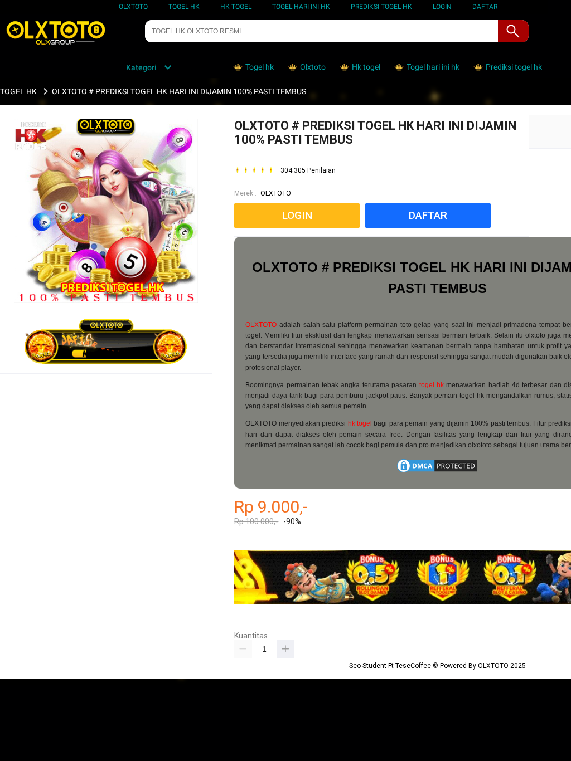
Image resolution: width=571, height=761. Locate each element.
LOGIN (442, 7)
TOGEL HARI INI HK (301, 7)
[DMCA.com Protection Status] (437, 472)
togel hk (431, 385)
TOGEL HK (184, 7)
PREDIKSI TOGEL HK (381, 7)
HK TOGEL (235, 7)
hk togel (360, 423)
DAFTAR (484, 7)
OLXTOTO (133, 7)
